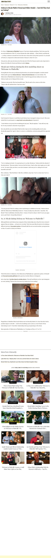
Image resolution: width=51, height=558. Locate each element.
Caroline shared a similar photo (17, 279)
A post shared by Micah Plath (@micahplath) (25, 261)
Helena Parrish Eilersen (28, 74)
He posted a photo (15, 226)
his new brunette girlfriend (10, 276)
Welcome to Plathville (22, 4)
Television (7, 4)
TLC (16, 4)
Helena (27, 63)
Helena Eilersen (16, 74)
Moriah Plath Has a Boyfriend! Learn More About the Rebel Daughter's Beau (19, 362)
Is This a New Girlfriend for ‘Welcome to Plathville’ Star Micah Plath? (17, 355)
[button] (49, 1)
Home (2, 4)
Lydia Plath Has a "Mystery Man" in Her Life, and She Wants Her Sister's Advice (20, 358)
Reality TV (12, 4)
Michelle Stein (9, 13)
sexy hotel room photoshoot (24, 120)
